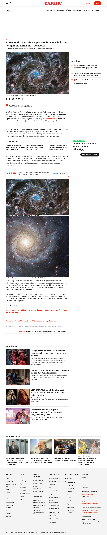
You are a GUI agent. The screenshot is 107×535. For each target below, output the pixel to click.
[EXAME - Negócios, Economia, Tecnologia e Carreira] (53, 3)
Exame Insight (10, 502)
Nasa (33, 326)
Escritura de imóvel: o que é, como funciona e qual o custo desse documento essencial (85, 81)
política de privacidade (42, 532)
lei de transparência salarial (58, 532)
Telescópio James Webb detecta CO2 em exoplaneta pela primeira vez (33, 321)
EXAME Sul (52, 484)
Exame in (70, 485)
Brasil (7, 489)
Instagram (85, 484)
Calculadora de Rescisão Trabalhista (39, 501)
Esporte (22, 484)
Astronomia (39, 326)
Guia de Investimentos (37, 487)
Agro (68, 504)
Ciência (22, 496)
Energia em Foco (53, 494)
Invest (7, 510)
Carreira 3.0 (70, 488)
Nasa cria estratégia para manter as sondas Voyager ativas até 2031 (35, 147)
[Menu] (7, 3)
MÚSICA (68, 10)
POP (21, 499)
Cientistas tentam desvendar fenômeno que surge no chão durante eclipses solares (58, 147)
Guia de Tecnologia (38, 483)
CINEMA (49, 10)
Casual (22, 478)
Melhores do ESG (54, 519)
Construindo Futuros (55, 491)
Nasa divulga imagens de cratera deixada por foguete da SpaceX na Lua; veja (15, 147)
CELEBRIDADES (96, 10)
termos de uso (18, 532)
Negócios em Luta (54, 505)
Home (7, 39)
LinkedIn (84, 481)
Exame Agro (23, 487)
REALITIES (87, 10)
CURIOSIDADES (77, 10)
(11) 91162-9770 (89, 496)
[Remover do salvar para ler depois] (25, 99)
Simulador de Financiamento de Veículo (38, 512)
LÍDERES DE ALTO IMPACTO (11, 485)
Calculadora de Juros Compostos (39, 506)
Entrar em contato (87, 494)
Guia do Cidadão (38, 480)
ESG (7, 499)
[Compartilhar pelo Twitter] (19, 99)
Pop (8, 10)
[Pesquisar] (10, 3)
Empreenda (70, 507)
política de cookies (29, 532)
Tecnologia (23, 490)
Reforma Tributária (54, 478)
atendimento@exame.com (90, 503)
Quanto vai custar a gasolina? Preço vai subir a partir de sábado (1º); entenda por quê (87, 74)
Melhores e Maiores (54, 516)
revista (69, 478)
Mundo (22, 474)
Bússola (88, 456)
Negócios (8, 513)
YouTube (84, 478)
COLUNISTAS (9, 516)
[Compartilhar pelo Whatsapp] (7, 99)
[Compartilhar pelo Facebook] (10, 99)
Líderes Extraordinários (53, 501)
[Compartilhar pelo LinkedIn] (13, 99)
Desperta (70, 491)
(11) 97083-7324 (89, 519)
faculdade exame (73, 474)
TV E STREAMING (59, 10)
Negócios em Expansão (52, 523)
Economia (9, 496)
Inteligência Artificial (9, 506)
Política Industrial (54, 508)
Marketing (23, 481)
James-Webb (56, 326)
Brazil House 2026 (54, 481)
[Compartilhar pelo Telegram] (16, 99)
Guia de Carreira (38, 491)
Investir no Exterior (54, 497)
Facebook (84, 487)
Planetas (27, 326)
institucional (10, 532)
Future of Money (25, 493)
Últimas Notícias (11, 481)
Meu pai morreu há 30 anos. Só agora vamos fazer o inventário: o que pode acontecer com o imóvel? (86, 67)
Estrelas (48, 326)
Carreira (8, 493)
